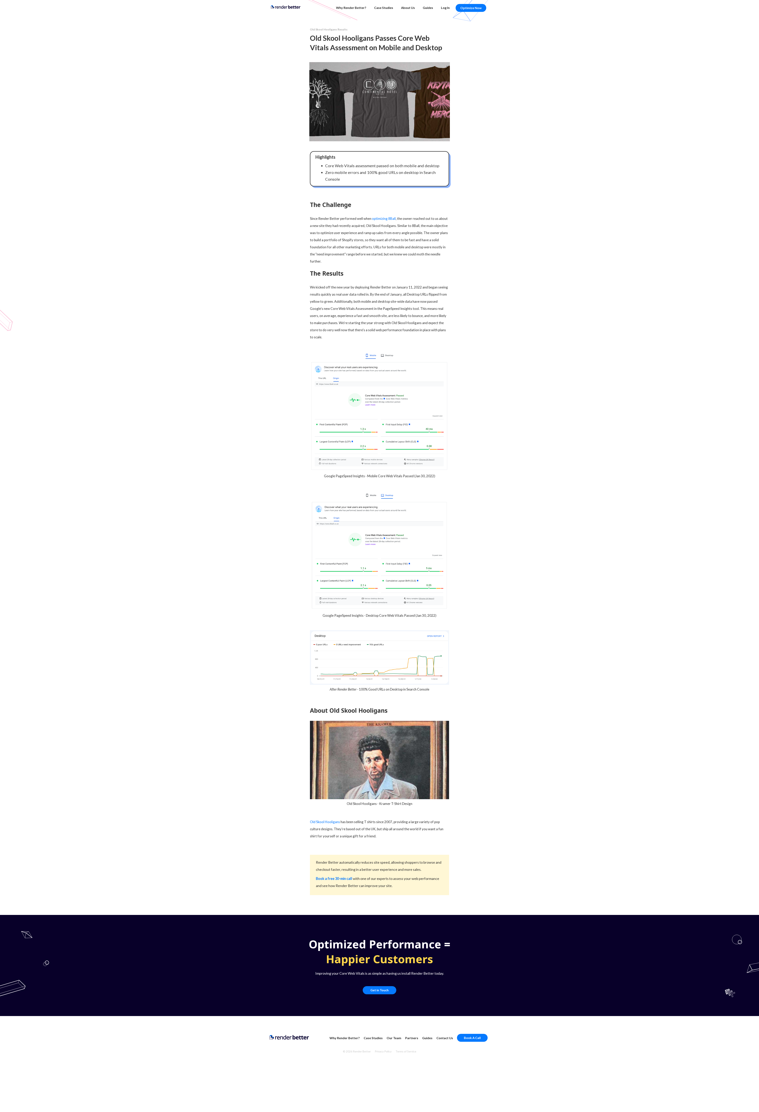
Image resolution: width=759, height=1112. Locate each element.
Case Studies (383, 7)
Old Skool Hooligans (325, 822)
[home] (285, 6)
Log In (445, 7)
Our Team (394, 1038)
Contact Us (444, 1038)
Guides (428, 7)
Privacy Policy (383, 1051)
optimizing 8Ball (384, 218)
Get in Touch (379, 990)
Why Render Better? (351, 7)
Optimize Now (471, 8)
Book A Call (472, 1038)
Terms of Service (406, 1051)
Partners (411, 1038)
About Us (408, 7)
